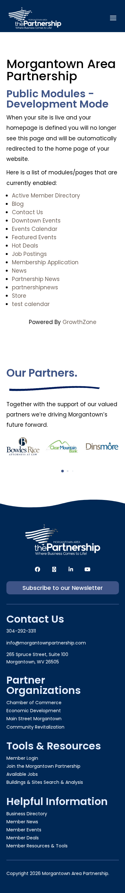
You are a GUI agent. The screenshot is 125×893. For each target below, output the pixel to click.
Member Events (23, 830)
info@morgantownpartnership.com (46, 643)
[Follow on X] (54, 569)
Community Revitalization (35, 727)
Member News (22, 822)
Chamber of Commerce (34, 702)
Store (19, 296)
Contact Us (27, 212)
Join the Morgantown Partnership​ (43, 766)
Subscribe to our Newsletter (62, 588)
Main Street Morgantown (34, 718)
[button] (62, 471)
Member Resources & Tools (37, 846)
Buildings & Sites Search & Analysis (44, 782)
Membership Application (45, 262)
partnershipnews (35, 287)
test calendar (31, 304)
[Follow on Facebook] (37, 569)
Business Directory (26, 813)
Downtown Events (36, 220)
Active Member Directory (46, 195)
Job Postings (29, 254)
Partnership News (36, 279)
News (19, 271)
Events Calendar (34, 229)
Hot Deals (25, 246)
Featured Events (34, 237)
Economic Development (33, 710)
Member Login (22, 758)
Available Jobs (22, 774)
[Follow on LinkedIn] (71, 569)
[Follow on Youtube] (87, 569)
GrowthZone (79, 322)
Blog (18, 204)
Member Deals (22, 838)
